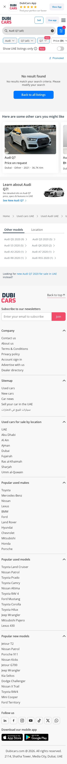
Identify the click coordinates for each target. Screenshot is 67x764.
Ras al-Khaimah (11, 461)
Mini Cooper (9, 697)
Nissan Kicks (9, 660)
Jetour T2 (7, 644)
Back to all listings (33, 95)
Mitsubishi (8, 538)
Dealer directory (12, 370)
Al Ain (5, 440)
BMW (4, 511)
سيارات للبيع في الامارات (16, 410)
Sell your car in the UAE (17, 404)
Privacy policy (10, 354)
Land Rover (9, 522)
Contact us (8, 338)
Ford (4, 517)
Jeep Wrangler (10, 615)
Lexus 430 (8, 626)
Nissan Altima (10, 588)
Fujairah (6, 456)
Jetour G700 (9, 665)
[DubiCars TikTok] (39, 720)
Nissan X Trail (10, 686)
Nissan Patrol (10, 572)
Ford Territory (10, 702)
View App (56, 6)
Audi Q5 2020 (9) (14, 239)
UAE (4, 429)
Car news (7, 399)
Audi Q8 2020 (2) (42, 245)
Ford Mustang (10, 599)
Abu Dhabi (8, 435)
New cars (7, 393)
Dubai (5, 451)
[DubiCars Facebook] (13, 720)
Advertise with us (12, 365)
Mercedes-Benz (11, 495)
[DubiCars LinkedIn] (5, 720)
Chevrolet (7, 533)
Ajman (5, 445)
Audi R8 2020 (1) (14, 258)
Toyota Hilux (9, 610)
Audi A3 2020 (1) (14, 251)
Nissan (6, 501)
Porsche (7, 549)
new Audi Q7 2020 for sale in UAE (37, 273)
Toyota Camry (10, 583)
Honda (6, 544)
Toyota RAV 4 (10, 594)
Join (58, 317)
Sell (39, 20)
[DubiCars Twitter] (48, 720)
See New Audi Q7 (13, 200)
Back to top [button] (54, 295)
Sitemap (7, 381)
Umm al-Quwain (12, 472)
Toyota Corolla (11, 604)
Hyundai (7, 528)
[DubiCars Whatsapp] (56, 720)
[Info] (35, 48)
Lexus (5, 506)
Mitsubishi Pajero (13, 620)
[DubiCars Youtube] (31, 720)
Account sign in (11, 359)
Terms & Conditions (14, 349)
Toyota (6, 490)
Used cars (8, 388)
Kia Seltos (7, 676)
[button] (4, 7)
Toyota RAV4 (9, 692)
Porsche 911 (9, 654)
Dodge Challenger (13, 681)
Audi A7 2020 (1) (42, 251)
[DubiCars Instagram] (22, 720)
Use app (52, 20)
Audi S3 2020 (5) (14, 245)
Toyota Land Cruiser (14, 567)
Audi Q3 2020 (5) (43, 239)
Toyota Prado (10, 578)
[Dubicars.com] (8, 298)
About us (7, 343)
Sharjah (6, 467)
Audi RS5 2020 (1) (43, 258)
